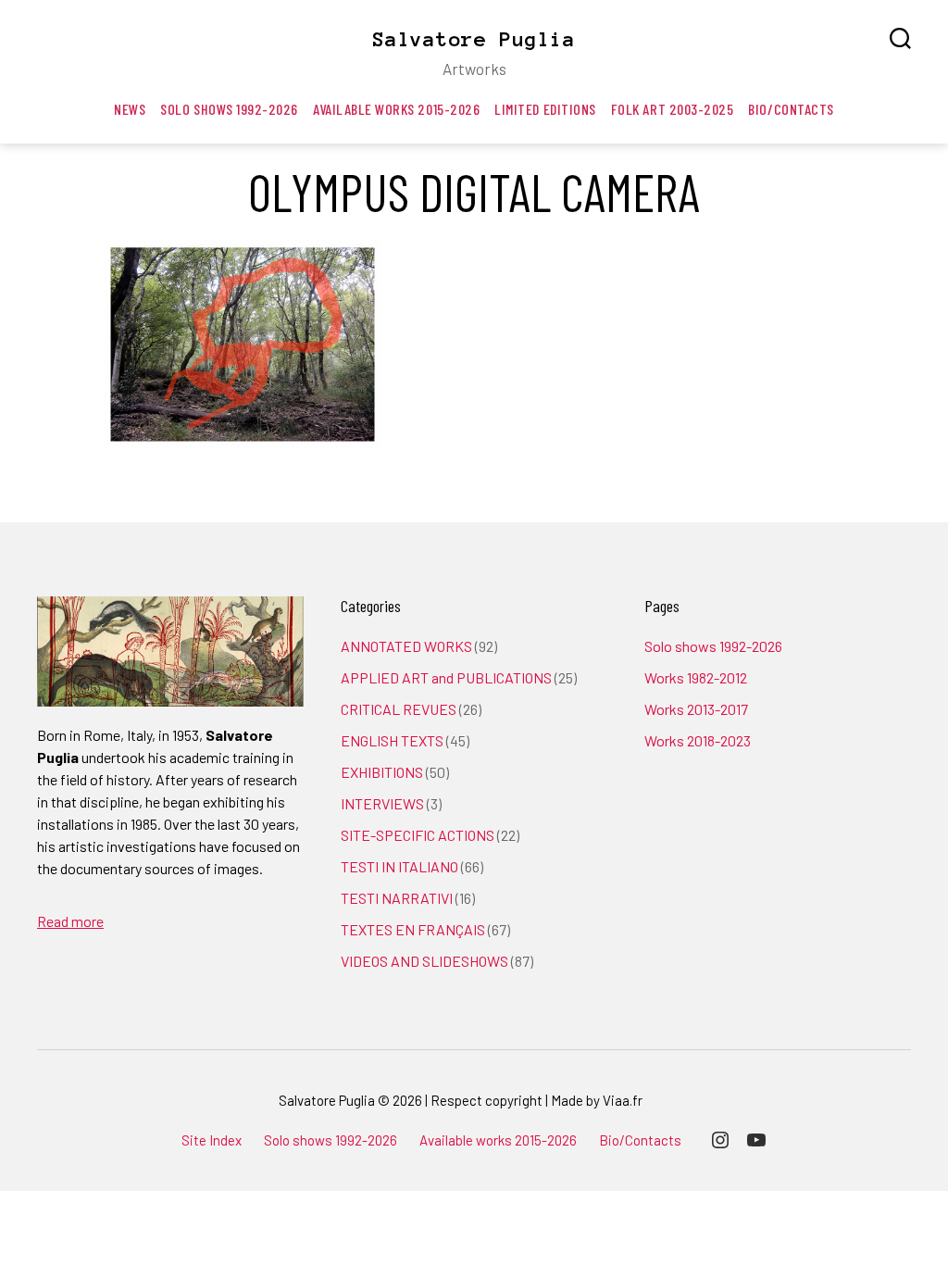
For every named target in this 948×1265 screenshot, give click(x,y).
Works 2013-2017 (696, 709)
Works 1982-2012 (695, 677)
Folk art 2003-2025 (672, 109)
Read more (70, 921)
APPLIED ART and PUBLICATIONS (446, 677)
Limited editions (545, 109)
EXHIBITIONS (382, 772)
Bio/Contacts (790, 109)
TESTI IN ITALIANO (399, 866)
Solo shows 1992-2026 (229, 109)
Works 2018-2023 (697, 740)
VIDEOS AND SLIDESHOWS (424, 961)
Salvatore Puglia (474, 39)
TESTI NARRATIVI (397, 898)
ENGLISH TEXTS (392, 740)
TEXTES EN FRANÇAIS (413, 929)
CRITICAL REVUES (398, 709)
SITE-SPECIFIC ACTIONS (417, 835)
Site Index (211, 1140)
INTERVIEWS (382, 803)
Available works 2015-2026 (396, 109)
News (129, 109)
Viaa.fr (622, 1100)
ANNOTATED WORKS (406, 646)
